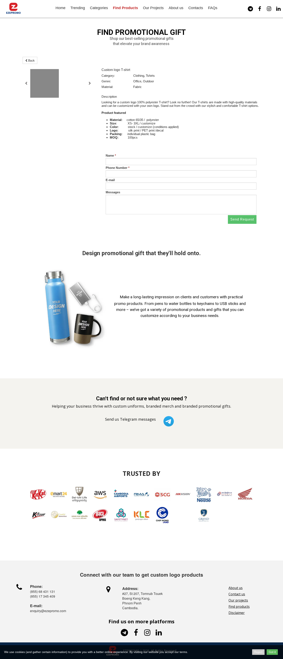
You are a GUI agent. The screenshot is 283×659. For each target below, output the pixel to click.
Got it (272, 652)
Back (31, 60)
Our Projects (153, 8)
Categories (99, 8)
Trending (77, 8)
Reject (258, 652)
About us (176, 8)
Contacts (195, 8)
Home (60, 8)
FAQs (212, 8)
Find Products (125, 8)
